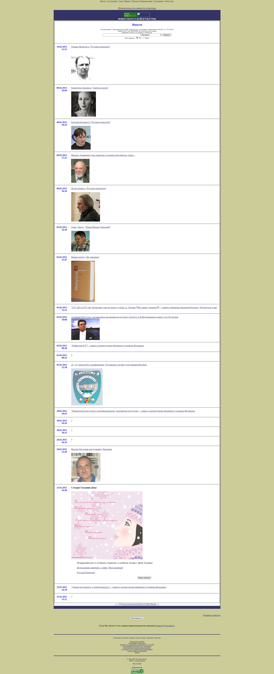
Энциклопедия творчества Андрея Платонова (137, 648)
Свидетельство (133, 29)
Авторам (132, 637)
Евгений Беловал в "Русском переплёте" (91, 122)
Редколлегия (117, 637)
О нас (121, 1)
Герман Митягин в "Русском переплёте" (90, 47)
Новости (135, 1)
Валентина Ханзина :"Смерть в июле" (89, 88)
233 (127, 604)
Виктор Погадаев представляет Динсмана (91, 449)
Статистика (150, 637)
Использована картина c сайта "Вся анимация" (100, 568)
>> (158, 604)
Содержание (112, 1)
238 (146, 604)
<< (116, 604)
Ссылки (143, 637)
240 (154, 604)
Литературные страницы (137, 641)
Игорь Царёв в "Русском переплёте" (88, 188)
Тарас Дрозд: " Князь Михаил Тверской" (91, 227)
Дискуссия (169, 1)
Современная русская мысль (137, 643)
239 (150, 604)
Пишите (127, 1)
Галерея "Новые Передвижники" (137, 651)
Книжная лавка (146, 1)
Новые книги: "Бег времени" (85, 257)
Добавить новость (211, 615)
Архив (138, 637)
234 (131, 604)
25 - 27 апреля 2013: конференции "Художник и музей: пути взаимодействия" (109, 365)
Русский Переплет (86, 572)
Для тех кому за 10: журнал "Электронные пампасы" (137, 649)
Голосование (158, 1)
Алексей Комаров (140, 660)
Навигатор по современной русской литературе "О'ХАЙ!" (137, 644)
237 (143, 604)
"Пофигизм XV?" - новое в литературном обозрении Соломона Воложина (107, 345)
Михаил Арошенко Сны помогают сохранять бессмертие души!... (103, 155)
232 (123, 604)
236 (139, 604)
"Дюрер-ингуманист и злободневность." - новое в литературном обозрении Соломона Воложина (118, 587)
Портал (103, 1)
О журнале (125, 637)
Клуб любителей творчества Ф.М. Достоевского (137, 646)
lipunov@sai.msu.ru (166, 625)
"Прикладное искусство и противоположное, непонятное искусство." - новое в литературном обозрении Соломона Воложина (133, 411)
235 (135, 604)
